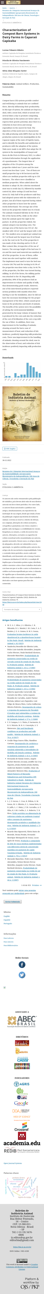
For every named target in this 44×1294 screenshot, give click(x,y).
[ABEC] (22, 1027)
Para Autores (8, 942)
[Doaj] (22, 1113)
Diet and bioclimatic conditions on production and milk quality (21, 731)
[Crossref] (22, 1130)
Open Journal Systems (13, 1163)
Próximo (35, 885)
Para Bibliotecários (11, 945)
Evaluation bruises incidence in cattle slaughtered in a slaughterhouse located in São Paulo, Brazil (23, 637)
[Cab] (22, 1094)
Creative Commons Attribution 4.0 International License (22, 1266)
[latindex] (22, 1045)
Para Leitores (9, 938)
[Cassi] (22, 1061)
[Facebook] (22, 964)
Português (8, 923)
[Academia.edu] (22, 1144)
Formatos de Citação (11, 609)
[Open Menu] (2, 2)
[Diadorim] (22, 1054)
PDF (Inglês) (10, 449)
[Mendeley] (22, 1139)
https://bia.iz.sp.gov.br (22, 1247)
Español (7, 920)
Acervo (12, 8)
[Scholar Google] (22, 1106)
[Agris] (22, 1086)
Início (4, 8)
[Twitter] (22, 975)
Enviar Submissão (12, 902)
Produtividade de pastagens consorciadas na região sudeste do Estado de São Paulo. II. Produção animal (24, 683)
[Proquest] (22, 1098)
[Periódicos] (22, 1068)
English (7, 916)
